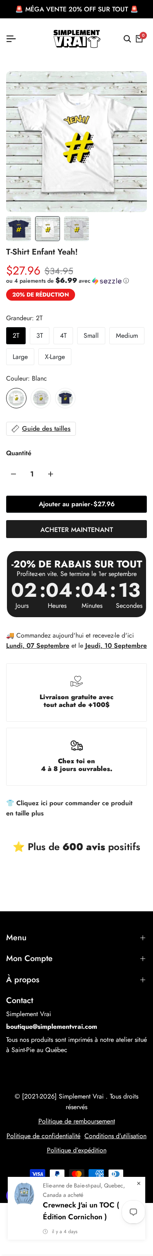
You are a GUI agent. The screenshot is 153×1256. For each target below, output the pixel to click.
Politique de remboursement (76, 1121)
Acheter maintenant (76, 529)
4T (63, 335)
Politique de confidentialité (43, 1136)
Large (20, 356)
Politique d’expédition (76, 1150)
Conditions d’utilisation (115, 1136)
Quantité (18, 453)
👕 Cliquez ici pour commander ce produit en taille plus (69, 808)
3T (39, 335)
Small (91, 335)
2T (16, 335)
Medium (127, 335)
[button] (67, 281)
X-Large (55, 356)
